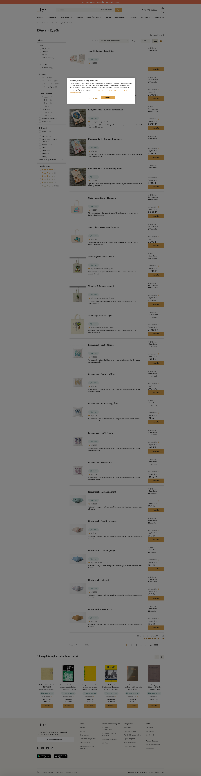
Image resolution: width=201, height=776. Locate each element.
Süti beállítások (93, 98)
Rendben (108, 97)
